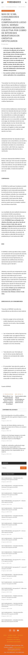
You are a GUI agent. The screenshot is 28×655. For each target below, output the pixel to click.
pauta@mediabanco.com (18, 647)
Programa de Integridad (13, 639)
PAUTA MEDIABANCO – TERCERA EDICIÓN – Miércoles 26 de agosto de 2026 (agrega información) (12, 605)
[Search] (26, 2)
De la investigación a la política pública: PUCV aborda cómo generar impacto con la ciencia (14, 417)
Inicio (5, 635)
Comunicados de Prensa (8, 10)
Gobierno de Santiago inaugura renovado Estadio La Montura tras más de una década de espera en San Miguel (13, 437)
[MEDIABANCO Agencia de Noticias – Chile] (14, 2)
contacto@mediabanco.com (14, 650)
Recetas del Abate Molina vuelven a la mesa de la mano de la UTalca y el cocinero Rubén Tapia (13, 427)
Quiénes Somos (12, 635)
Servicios (20, 635)
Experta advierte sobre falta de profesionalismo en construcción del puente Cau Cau (20, 399)
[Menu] (2, 2)
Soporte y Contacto (13, 637)
